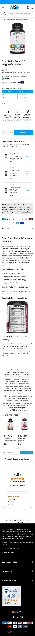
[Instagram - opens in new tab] (21, 617)
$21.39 (12, 162)
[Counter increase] (11, 132)
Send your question (26, 453)
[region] (17, 433)
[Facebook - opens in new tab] (13, 617)
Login (17, 2)
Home (3, 19)
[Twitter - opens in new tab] (17, 617)
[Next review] (31, 507)
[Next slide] (31, 414)
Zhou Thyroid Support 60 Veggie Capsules (16, 156)
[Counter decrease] (3, 132)
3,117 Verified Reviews (17, 481)
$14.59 (12, 179)
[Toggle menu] (3, 7)
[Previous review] (4, 507)
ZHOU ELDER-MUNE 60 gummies (15, 173)
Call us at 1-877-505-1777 (11, 549)
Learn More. (26, 212)
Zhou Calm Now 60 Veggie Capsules (15, 190)
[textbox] (11, 452)
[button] (17, 13)
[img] (17, 478)
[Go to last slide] (28, 414)
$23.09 (12, 196)
